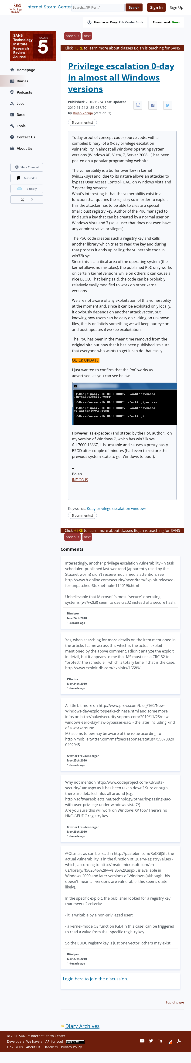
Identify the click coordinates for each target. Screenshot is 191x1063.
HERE (78, 48)
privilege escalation (113, 508)
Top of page (175, 1002)
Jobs (20, 103)
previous (72, 36)
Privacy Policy (71, 1047)
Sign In (156, 7)
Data (21, 114)
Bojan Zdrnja (83, 113)
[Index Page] (15, 7)
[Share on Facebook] (152, 105)
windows (139, 508)
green (176, 22)
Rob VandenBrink (131, 22)
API (47, 1041)
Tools (21, 125)
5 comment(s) (82, 122)
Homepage (26, 69)
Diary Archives (82, 1026)
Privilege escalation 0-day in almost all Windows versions (121, 77)
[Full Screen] (137, 105)
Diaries (22, 81)
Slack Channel (29, 167)
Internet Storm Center (49, 7)
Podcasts (24, 92)
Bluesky (32, 189)
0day (91, 508)
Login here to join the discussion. (95, 979)
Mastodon (30, 178)
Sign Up (176, 7)
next (87, 36)
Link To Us (15, 1047)
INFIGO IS (80, 479)
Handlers (51, 1047)
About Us (24, 148)
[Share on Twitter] (167, 105)
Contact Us (26, 137)
